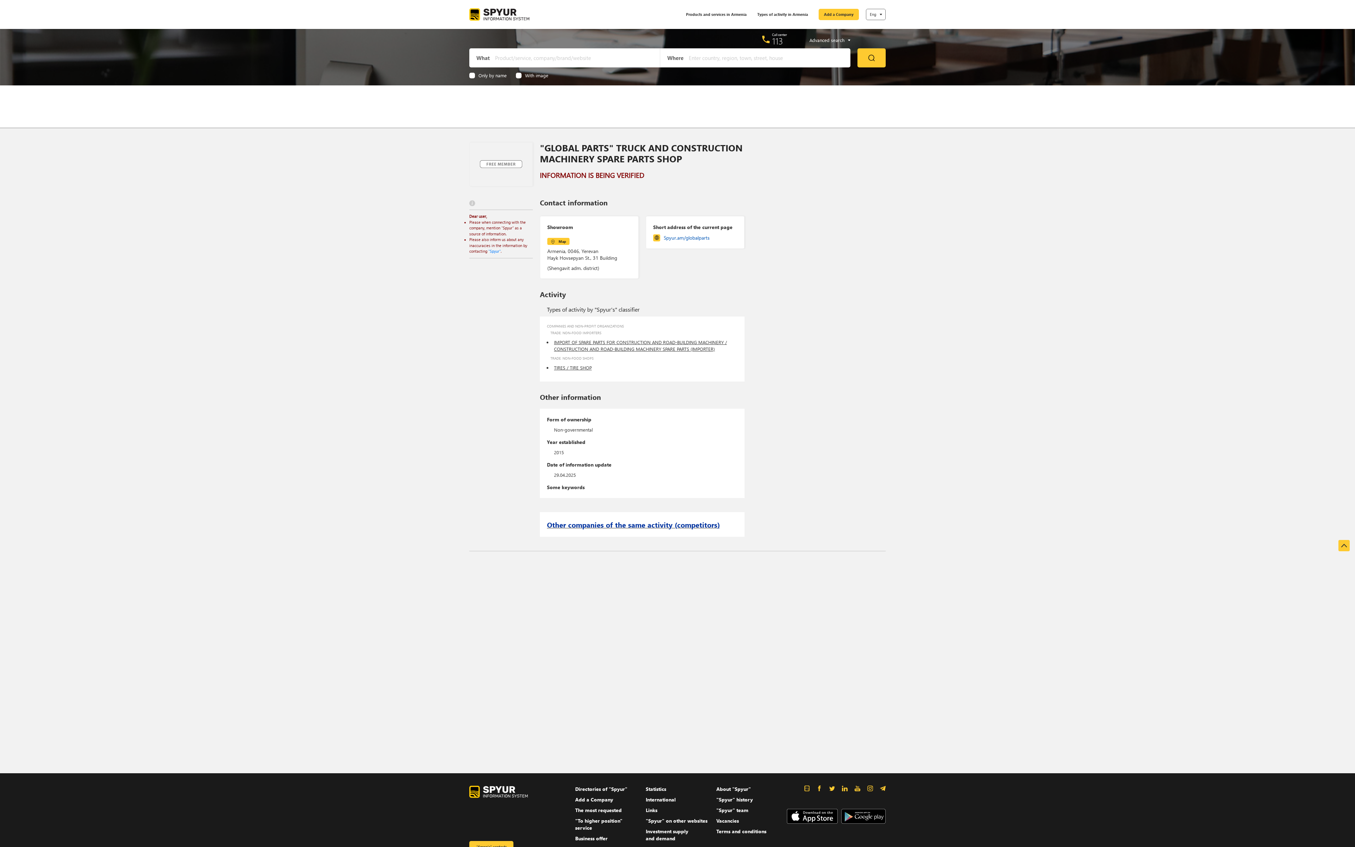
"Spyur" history (734, 799)
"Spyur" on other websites (676, 820)
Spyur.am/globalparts (687, 237)
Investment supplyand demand (667, 835)
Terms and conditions (741, 831)
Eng (873, 14)
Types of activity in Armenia (782, 14)
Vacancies (727, 820)
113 (777, 40)
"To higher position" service (598, 824)
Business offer (591, 838)
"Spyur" (494, 251)
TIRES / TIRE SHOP (573, 368)
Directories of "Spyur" (601, 789)
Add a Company (839, 14)
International (661, 799)
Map (562, 241)
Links (651, 810)
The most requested (598, 810)
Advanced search (826, 40)
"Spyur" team (732, 810)
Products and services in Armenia (716, 14)
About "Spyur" (733, 789)
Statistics (656, 789)
